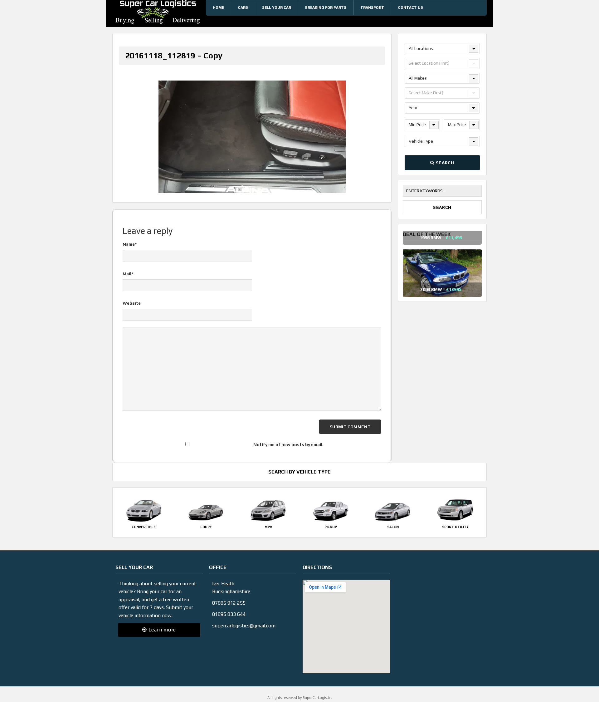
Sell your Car (276, 7)
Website (132, 303)
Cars (243, 7)
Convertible (144, 527)
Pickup (330, 527)
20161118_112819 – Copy (173, 55)
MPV (268, 527)
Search (444, 162)
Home (218, 7)
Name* (130, 244)
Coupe (206, 527)
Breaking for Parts (325, 7)
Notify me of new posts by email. (288, 444)
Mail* (128, 273)
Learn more (161, 630)
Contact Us (410, 7)
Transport (372, 7)
